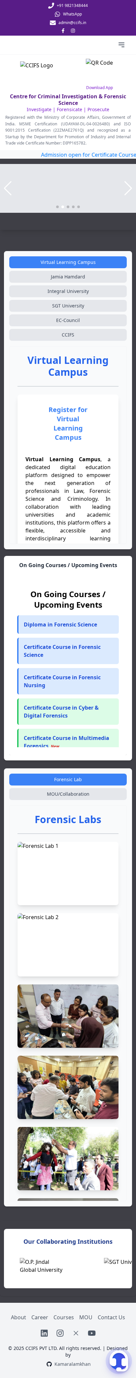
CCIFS (68, 335)
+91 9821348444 (72, 5)
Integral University (68, 291)
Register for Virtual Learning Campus (68, 423)
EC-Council (68, 320)
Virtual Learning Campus (68, 262)
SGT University (68, 306)
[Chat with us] (119, 1361)
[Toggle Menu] (121, 44)
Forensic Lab (68, 779)
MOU (85, 1317)
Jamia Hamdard (68, 276)
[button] (68, 651)
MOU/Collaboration (68, 794)
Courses (63, 1317)
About (18, 1317)
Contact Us (111, 1317)
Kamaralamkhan (72, 1364)
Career (39, 1317)
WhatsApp (72, 14)
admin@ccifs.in (72, 22)
